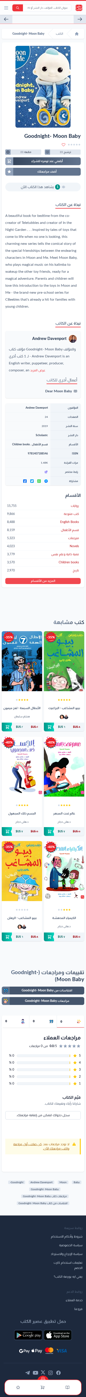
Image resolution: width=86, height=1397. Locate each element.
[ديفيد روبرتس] (66, 717)
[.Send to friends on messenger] (46, 481)
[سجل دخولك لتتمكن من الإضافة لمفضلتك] (63, 144)
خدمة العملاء (74, 1300)
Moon (63, 1182)
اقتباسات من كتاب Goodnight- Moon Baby (43, 1203)
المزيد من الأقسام (43, 581)
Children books (21, 444)
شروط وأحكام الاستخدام (66, 1236)
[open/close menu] (6, 7)
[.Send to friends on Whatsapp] (39, 481)
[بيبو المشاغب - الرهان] (22, 871)
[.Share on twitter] (32, 481)
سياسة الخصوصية (70, 1245)
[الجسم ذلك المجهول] (22, 767)
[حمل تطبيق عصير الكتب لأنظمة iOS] (58, 1335)
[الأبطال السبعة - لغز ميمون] (22, 661)
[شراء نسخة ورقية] (64, 727)
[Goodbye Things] (80, 19)
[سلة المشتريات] (42, 1387)
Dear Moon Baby (58, 391)
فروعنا (78, 1309)
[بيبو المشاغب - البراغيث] (64, 661)
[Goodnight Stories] (6, 19)
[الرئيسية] (77, 34)
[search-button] (17, 7)
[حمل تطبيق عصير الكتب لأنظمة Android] (28, 1335)
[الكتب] (67, 1387)
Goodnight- (16, 1182)
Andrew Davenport (49, 339)
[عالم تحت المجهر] (64, 767)
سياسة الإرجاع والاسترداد (66, 1254)
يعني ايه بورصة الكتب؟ (68, 1276)
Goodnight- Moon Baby (45, 1189)
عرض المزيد (37, 370)
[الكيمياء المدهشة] (64, 871)
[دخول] (18, 1387)
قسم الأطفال (40, 444)
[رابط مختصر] (28, 472)
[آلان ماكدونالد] (62, 717)
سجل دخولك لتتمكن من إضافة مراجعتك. (43, 1115)
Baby (77, 1182)
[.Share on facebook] (25, 481)
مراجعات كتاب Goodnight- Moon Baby (45, 1196)
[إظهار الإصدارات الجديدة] (43, 1378)
